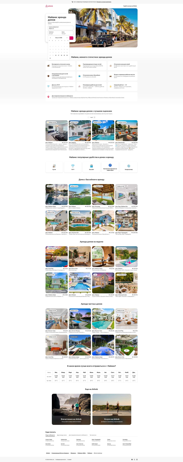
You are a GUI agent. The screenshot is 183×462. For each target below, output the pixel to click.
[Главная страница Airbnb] (49, 6)
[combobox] (60, 28)
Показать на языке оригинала (104, 2)
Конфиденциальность (61, 459)
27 (58, 55)
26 (55, 55)
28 (61, 55)
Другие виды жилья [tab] (62, 435)
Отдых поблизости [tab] (50, 435)
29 (64, 55)
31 (50, 58)
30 (67, 55)
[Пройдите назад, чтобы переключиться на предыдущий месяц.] (50, 37)
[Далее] (94, 117)
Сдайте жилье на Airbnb (130, 6)
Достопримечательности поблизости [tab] (78, 435)
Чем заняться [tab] (93, 435)
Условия (69, 459)
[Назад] (88, 117)
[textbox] (54, 33)
